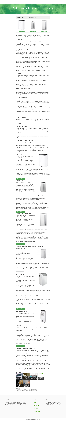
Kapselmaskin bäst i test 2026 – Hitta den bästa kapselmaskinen (27, 389)
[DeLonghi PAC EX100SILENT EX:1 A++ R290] (44, 25)
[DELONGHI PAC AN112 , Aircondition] (33, 25)
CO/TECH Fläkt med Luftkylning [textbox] (21, 311)
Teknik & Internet (37, 411)
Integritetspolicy (35, 419)
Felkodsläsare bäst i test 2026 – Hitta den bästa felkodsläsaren (27, 390)
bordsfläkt (27, 365)
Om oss (39, 419)
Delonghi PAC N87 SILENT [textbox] (20, 248)
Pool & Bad (36, 408)
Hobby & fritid (36, 405)
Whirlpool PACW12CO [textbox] (20, 274)
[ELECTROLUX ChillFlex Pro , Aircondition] (21, 25)
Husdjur (35, 413)
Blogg (35, 402)
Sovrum (18, 388)
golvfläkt (33, 365)
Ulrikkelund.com (8, 2)
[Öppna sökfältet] (60, 2)
